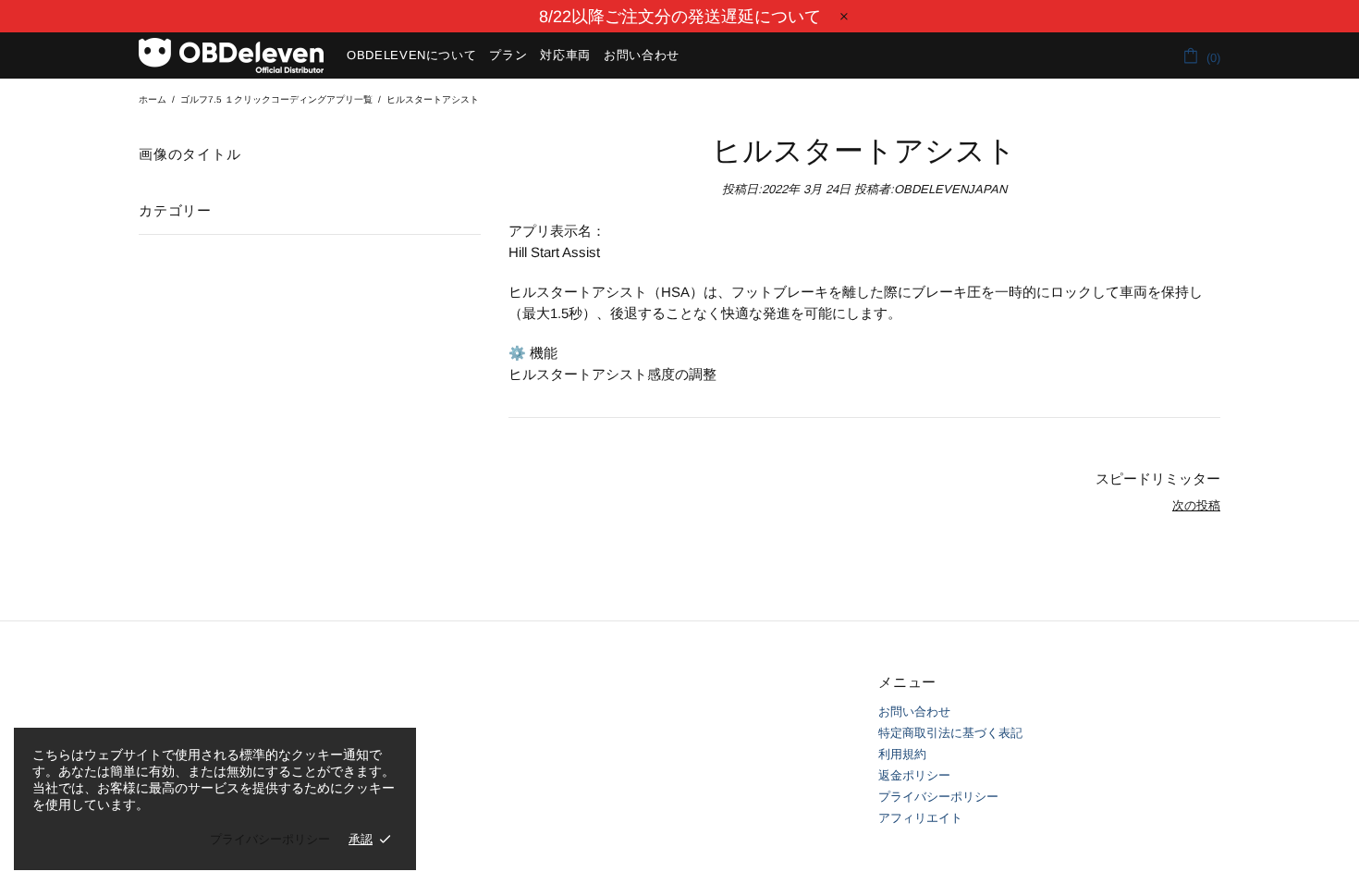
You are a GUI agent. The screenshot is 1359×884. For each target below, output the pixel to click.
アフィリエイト (920, 818)
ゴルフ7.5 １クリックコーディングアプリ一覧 (276, 99)
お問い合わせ (914, 711)
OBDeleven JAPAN (231, 55)
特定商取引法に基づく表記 (950, 733)
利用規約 (902, 754)
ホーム (152, 99)
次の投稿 (1196, 505)
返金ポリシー (914, 775)
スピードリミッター (1158, 478)
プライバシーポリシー (938, 797)
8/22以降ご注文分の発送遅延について (680, 16)
